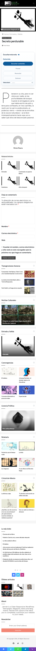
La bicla (21, 452)
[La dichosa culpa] (9, 487)
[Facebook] (16, 570)
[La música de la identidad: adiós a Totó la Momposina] (29, 282)
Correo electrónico (9, 233)
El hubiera (4, 378)
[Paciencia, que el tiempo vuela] (9, 446)
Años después (23, 187)
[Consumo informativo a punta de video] (9, 390)
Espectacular (22, 396)
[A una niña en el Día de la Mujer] (27, 462)
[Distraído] (9, 165)
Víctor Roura (6, 45)
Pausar (18, 68)
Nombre (5, 226)
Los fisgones (5, 468)
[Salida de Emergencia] (12, 3)
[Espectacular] (27, 390)
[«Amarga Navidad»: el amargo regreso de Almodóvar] (27, 371)
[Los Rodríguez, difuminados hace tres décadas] (6, 594)
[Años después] (27, 181)
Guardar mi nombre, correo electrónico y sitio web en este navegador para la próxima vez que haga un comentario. (17, 250)
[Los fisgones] (9, 462)
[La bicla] (27, 446)
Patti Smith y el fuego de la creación (11, 288)
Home (6, 34)
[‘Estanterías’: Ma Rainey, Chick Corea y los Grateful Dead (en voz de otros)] (29, 274)
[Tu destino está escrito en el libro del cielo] (27, 487)
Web (3, 240)
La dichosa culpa (6, 493)
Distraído (4, 171)
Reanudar (18, 73)
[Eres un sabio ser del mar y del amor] (27, 503)
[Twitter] (18, 570)
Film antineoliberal (8, 429)
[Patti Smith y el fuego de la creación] (29, 290)
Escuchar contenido (18, 64)
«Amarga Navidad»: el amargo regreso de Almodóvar (25, 380)
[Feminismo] (9, 181)
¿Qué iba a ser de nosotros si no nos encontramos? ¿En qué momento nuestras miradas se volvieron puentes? (9, 513)
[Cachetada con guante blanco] (27, 165)
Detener (18, 78)
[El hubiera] (9, 371)
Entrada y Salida (16, 34)
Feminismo (4, 187)
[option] (18, 315)
